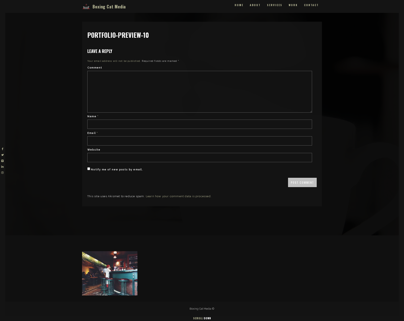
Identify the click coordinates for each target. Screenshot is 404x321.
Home (239, 5)
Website (93, 149)
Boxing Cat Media (109, 6)
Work (293, 5)
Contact (311, 5)
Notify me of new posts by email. (117, 169)
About (255, 5)
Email (92, 133)
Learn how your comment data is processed (178, 196)
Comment (94, 67)
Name (92, 116)
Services (274, 5)
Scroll (202, 318)
